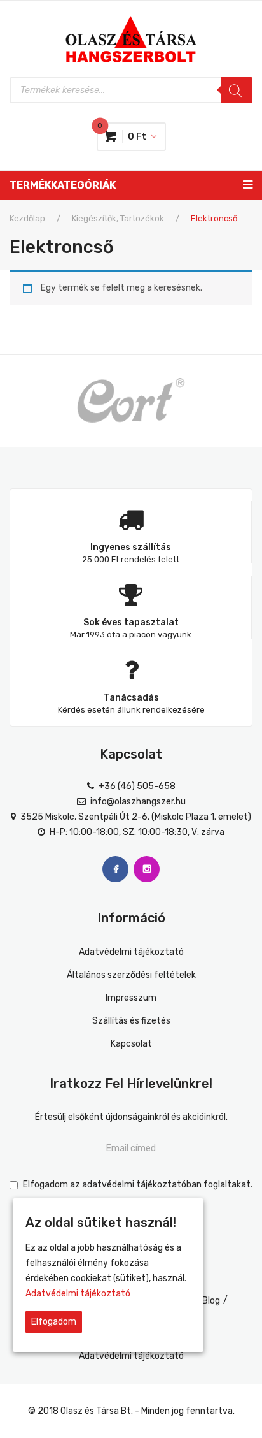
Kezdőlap (27, 218)
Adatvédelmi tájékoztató (131, 952)
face (115, 869)
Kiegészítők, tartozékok (118, 218)
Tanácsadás (131, 697)
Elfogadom (53, 1321)
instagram (147, 869)
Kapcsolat (131, 1043)
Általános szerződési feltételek (131, 975)
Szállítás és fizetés (131, 1020)
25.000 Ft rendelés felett (130, 559)
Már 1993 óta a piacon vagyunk (130, 634)
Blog (211, 1300)
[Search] (236, 90)
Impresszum (131, 997)
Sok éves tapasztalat (131, 622)
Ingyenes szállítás (130, 547)
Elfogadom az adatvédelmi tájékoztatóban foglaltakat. (137, 1184)
